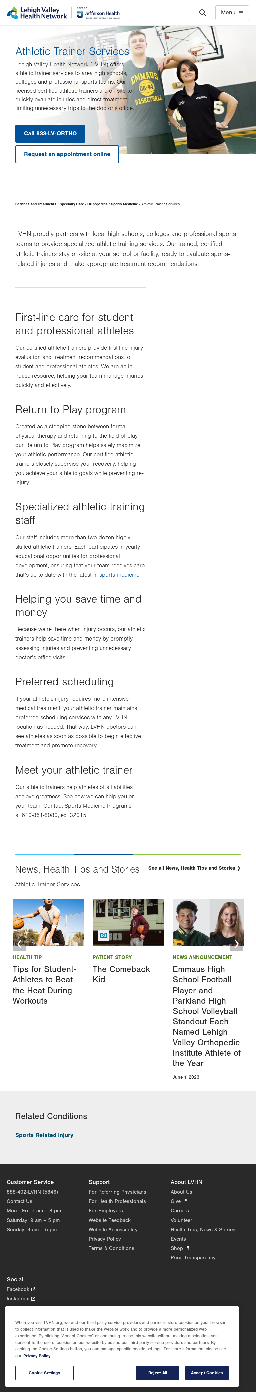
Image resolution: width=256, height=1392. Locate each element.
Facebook (21, 1289)
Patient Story (112, 957)
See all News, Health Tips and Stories (191, 868)
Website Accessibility (113, 1230)
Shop (180, 1248)
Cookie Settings (45, 1372)
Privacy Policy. (37, 1355)
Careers (180, 1211)
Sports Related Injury (44, 1135)
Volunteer (181, 1220)
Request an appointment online (67, 154)
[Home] (63, 13)
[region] (122, 1346)
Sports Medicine (124, 204)
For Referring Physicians (117, 1192)
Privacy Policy (105, 1239)
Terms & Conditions (111, 1248)
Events (178, 1239)
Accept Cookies (207, 1372)
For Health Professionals (117, 1201)
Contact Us (19, 1201)
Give (179, 1201)
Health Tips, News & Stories (203, 1230)
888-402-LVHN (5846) (32, 1192)
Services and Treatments (35, 204)
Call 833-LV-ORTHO (50, 133)
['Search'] (202, 12)
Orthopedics (97, 204)
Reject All (157, 1372)
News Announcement (202, 957)
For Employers (106, 1211)
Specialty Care (72, 204)
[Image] (48, 922)
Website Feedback (110, 1220)
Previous (19, 944)
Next (236, 944)
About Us (181, 1192)
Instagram (21, 1299)
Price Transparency (193, 1258)
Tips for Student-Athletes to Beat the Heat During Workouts (44, 985)
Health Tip (27, 957)
